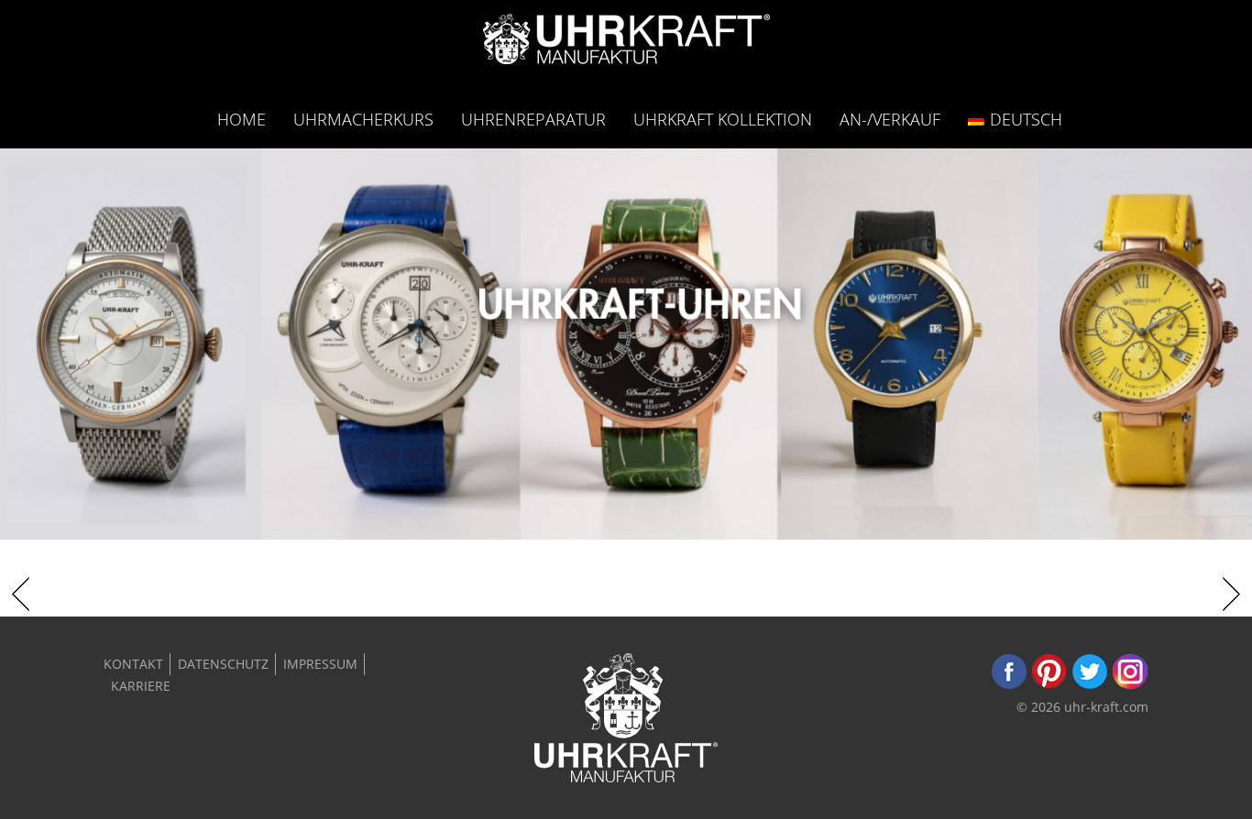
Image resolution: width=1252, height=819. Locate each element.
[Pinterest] (1049, 684)
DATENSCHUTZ (223, 663)
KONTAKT (133, 663)
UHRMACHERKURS (363, 118)
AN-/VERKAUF (890, 118)
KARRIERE (140, 685)
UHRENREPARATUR (533, 118)
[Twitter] (1089, 684)
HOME (241, 118)
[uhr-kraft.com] (626, 44)
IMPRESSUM (320, 663)
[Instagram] (1130, 684)
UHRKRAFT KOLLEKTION (722, 118)
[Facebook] (1009, 684)
